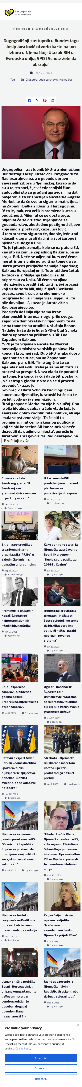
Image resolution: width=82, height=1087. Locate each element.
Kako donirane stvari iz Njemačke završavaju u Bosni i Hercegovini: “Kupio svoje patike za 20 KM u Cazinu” (61, 554)
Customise (41, 1068)
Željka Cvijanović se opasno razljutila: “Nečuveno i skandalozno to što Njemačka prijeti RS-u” (60, 925)
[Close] (78, 1024)
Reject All (41, 1078)
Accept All (41, 1058)
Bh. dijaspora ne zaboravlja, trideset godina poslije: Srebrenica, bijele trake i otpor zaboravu (20, 696)
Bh (22, 79)
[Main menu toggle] (73, 13)
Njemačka (65, 79)
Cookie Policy (23, 1048)
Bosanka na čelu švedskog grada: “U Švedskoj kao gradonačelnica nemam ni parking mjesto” (19, 488)
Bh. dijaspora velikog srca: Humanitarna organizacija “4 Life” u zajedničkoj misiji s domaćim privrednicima (19, 554)
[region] (41, 1054)
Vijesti (62, 28)
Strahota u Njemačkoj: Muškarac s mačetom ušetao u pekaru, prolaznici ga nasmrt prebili (60, 768)
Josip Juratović (48, 79)
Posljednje (23, 28)
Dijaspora (32, 79)
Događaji (45, 28)
